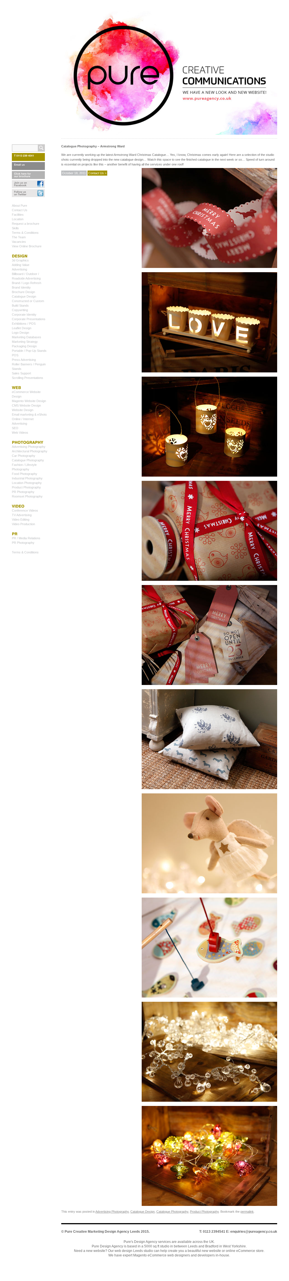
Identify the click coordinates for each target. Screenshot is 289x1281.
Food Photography (24, 473)
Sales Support (21, 373)
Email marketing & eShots (29, 414)
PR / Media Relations (26, 538)
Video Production (23, 524)
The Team (19, 237)
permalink (247, 1211)
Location (17, 219)
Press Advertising (24, 359)
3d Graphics (20, 260)
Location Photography (27, 483)
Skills (15, 228)
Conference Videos (25, 510)
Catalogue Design (142, 1211)
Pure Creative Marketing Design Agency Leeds (102, 1232)
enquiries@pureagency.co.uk (253, 1232)
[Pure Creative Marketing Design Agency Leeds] (169, 74)
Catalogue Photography (172, 1211)
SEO (15, 428)
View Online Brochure (26, 246)
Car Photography (23, 455)
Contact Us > (97, 173)
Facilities (18, 214)
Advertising (19, 269)
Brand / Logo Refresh (26, 283)
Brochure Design (23, 292)
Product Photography (204, 1211)
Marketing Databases (26, 337)
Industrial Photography (27, 478)
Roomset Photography (27, 496)
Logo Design (20, 332)
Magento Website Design (29, 401)
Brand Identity (21, 287)
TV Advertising (22, 515)
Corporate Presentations (28, 319)
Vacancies (19, 241)
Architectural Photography (29, 451)
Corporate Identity (24, 314)
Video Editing (20, 519)
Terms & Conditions (25, 232)
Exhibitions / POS (24, 323)
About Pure (19, 205)
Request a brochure (25, 223)
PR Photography (23, 492)
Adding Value (20, 265)
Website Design (22, 410)
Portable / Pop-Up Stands (29, 350)
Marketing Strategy (25, 341)
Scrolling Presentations (27, 377)
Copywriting (20, 310)
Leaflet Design (21, 328)
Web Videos (20, 432)
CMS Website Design (26, 405)
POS (15, 355)
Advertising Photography (112, 1211)
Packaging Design (24, 346)
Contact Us (19, 210)
